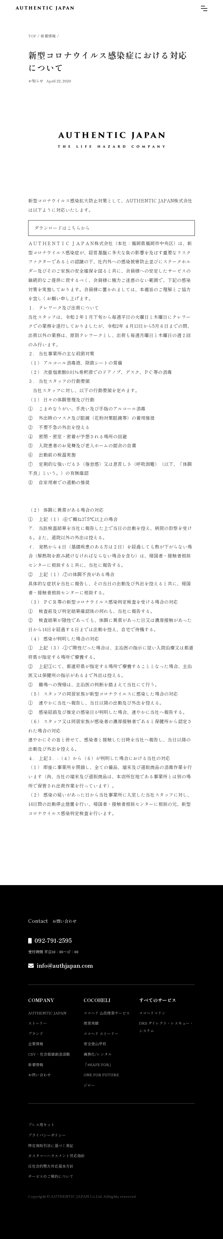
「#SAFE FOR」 (98, 1064)
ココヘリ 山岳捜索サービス (107, 1013)
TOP (32, 36)
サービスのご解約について (50, 1176)
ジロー (89, 1085)
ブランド (35, 1033)
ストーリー (37, 1023)
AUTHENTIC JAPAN (47, 1013)
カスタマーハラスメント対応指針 (56, 1155)
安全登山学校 (95, 1043)
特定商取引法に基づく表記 (50, 1145)
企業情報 (35, 1043)
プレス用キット (41, 1124)
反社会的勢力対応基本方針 (50, 1166)
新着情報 (48, 36)
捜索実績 (91, 1023)
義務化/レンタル (98, 1054)
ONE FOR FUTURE (101, 1074)
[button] (204, 8)
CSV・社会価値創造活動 (49, 1054)
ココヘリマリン (152, 1013)
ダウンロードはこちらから (62, 228)
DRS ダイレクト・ (166, 1026)
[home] (45, 8)
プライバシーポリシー (47, 1135)
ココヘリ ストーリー (101, 1033)
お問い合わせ (39, 1074)
